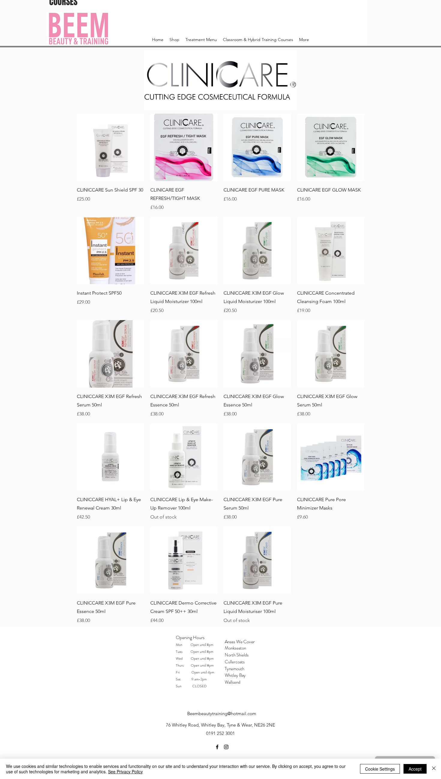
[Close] (433, 768)
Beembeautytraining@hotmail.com (221, 713)
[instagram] (226, 747)
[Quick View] (110, 147)
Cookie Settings (380, 769)
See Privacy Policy (125, 772)
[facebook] (217, 747)
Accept (415, 769)
